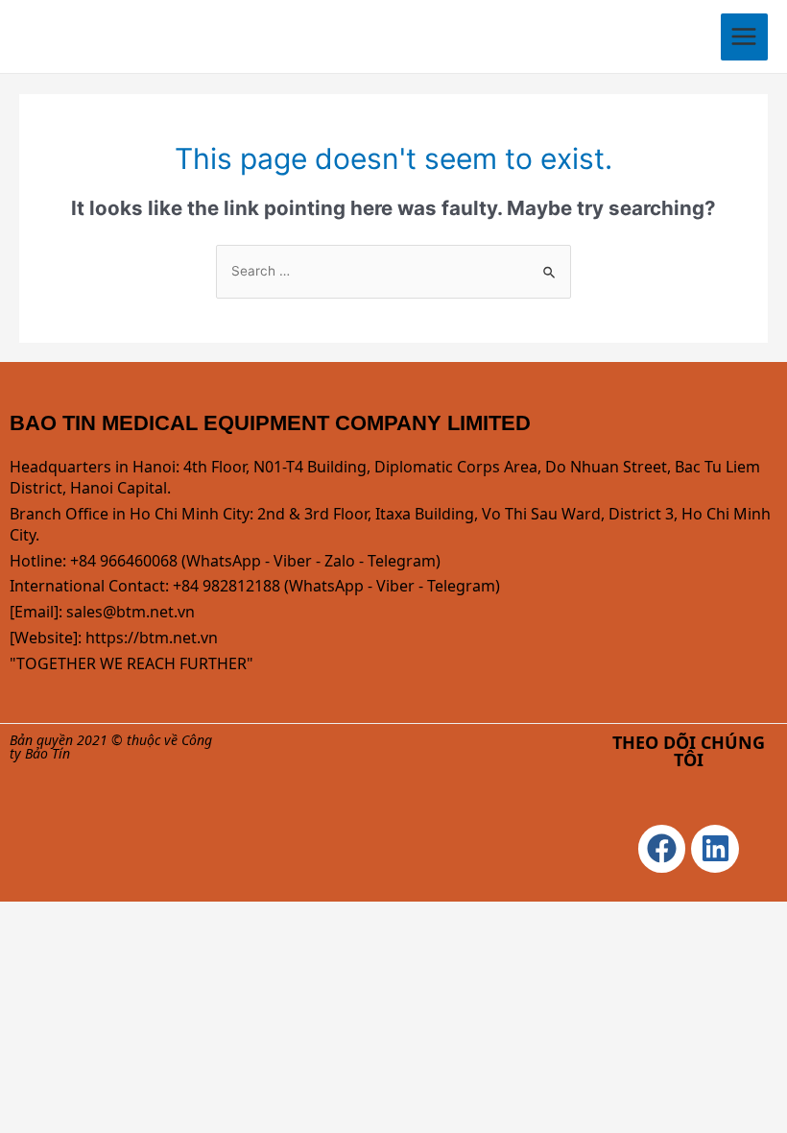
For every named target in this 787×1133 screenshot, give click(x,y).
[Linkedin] (715, 849)
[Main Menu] (744, 36)
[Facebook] (662, 849)
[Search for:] (393, 270)
